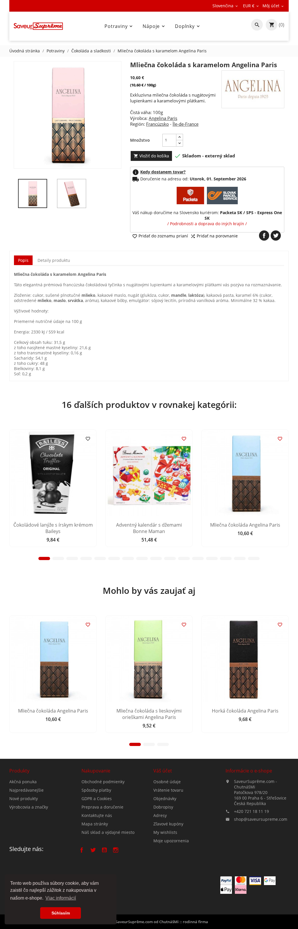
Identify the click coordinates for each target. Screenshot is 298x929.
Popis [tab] (23, 260)
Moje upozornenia (171, 840)
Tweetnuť (276, 235)
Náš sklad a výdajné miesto (107, 832)
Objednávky (164, 798)
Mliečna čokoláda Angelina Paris (245, 525)
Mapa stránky (94, 824)
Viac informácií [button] (60, 898)
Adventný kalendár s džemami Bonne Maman (149, 528)
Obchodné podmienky (103, 781)
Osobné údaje (167, 781)
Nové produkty (23, 798)
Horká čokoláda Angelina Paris (245, 711)
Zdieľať (264, 235)
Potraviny (119, 26)
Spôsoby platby (96, 790)
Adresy (160, 815)
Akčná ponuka (23, 781)
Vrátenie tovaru (168, 790)
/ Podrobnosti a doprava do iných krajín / (207, 223)
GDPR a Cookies (96, 798)
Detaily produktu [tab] (54, 260)
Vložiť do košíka (151, 156)
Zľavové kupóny (168, 824)
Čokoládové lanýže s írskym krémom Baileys (53, 528)
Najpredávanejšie (26, 790)
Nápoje (154, 26)
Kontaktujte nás (96, 815)
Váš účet (162, 771)
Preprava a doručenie (102, 807)
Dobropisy (163, 807)
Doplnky (188, 26)
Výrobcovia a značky (28, 807)
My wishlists (165, 832)
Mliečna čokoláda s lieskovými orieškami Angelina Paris (149, 714)
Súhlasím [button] (61, 913)
